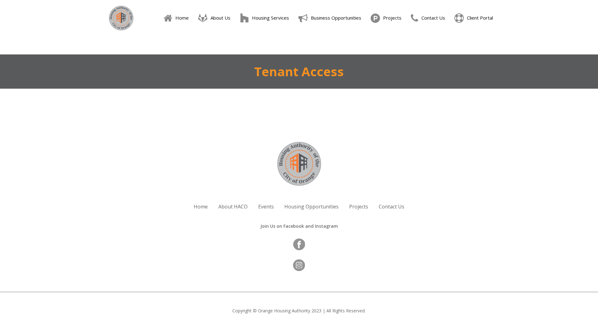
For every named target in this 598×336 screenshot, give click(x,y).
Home (201, 206)
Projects (358, 206)
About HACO (233, 206)
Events (266, 206)
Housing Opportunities (311, 206)
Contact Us (391, 206)
